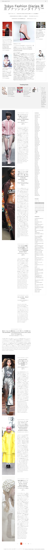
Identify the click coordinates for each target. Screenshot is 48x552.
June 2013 (36, 176)
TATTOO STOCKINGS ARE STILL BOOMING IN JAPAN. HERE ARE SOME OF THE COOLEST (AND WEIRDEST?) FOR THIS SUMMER (12, 91)
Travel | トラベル (37, 290)
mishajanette (7, 50)
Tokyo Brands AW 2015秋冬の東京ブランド (22, 300)
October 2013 (37, 171)
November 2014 (37, 156)
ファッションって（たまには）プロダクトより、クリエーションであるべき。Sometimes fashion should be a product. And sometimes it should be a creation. (23, 426)
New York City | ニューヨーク (39, 257)
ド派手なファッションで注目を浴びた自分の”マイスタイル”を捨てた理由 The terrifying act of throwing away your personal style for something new (41, 65)
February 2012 (37, 194)
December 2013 (37, 169)
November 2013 (37, 170)
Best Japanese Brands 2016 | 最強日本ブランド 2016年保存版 (39, 227)
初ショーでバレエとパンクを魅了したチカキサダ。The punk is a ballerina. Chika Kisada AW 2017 (22, 117)
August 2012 (36, 188)
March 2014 (36, 165)
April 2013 (36, 178)
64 (28, 543)
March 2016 (36, 137)
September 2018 (37, 114)
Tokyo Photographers (38, 289)
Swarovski (36, 271)
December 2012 (37, 183)
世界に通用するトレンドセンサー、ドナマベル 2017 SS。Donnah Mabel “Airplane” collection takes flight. (23, 483)
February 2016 (37, 138)
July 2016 (36, 132)
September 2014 (37, 158)
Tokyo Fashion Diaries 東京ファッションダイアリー (24, 7)
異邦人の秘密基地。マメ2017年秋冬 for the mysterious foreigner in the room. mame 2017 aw (40, 35)
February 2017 (37, 124)
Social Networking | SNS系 (39, 269)
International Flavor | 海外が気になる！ (19, 18)
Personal (36, 263)
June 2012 (36, 189)
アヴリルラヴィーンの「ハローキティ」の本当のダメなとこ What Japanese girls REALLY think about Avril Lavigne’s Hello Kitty (27, 91)
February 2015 (37, 152)
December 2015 (37, 140)
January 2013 (37, 182)
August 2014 (36, 159)
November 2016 (37, 127)
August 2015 (36, 145)
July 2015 (36, 146)
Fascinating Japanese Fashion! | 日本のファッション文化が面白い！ (28, 13)
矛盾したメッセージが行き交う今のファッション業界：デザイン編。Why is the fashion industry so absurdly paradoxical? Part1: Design (23, 176)
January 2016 (37, 139)
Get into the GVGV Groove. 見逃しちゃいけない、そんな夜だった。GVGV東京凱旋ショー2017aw (23, 362)
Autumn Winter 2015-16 (38, 221)
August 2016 (37, 131)
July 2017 (36, 118)
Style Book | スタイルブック (33, 16)
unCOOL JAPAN (37, 291)
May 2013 (36, 177)
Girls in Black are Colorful (39, 239)
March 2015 (36, 151)
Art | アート (36, 220)
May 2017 (36, 120)
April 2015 (36, 150)
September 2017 (37, 117)
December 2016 (37, 126)
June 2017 (36, 119)
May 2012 (36, 190)
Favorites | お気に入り (38, 237)
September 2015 (37, 144)
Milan (35, 256)
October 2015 (37, 143)
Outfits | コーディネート (38, 258)
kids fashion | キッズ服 (38, 252)
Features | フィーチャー (17, 43)
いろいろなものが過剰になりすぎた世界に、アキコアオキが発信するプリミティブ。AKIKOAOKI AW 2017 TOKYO (23, 248)
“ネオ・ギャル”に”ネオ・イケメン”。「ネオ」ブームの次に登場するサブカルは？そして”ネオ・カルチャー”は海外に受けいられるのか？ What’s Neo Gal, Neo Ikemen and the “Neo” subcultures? (43, 96)
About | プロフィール (11, 13)
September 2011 (37, 195)
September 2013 (37, 172)
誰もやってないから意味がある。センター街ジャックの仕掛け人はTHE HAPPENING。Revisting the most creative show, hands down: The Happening (16, 332)
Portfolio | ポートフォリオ (31, 18)
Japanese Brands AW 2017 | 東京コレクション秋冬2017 (19, 16)
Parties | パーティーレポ (38, 262)
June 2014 (36, 162)
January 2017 (37, 125)
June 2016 (36, 133)
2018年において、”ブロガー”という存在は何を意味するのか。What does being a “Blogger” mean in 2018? (7, 74)
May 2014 (36, 163)
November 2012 (37, 184)
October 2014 (37, 157)
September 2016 (37, 130)
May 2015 (36, 149)
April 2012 (36, 191)
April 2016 (36, 136)
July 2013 (36, 175)
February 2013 (37, 181)
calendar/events (37, 232)
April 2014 (36, 164)
